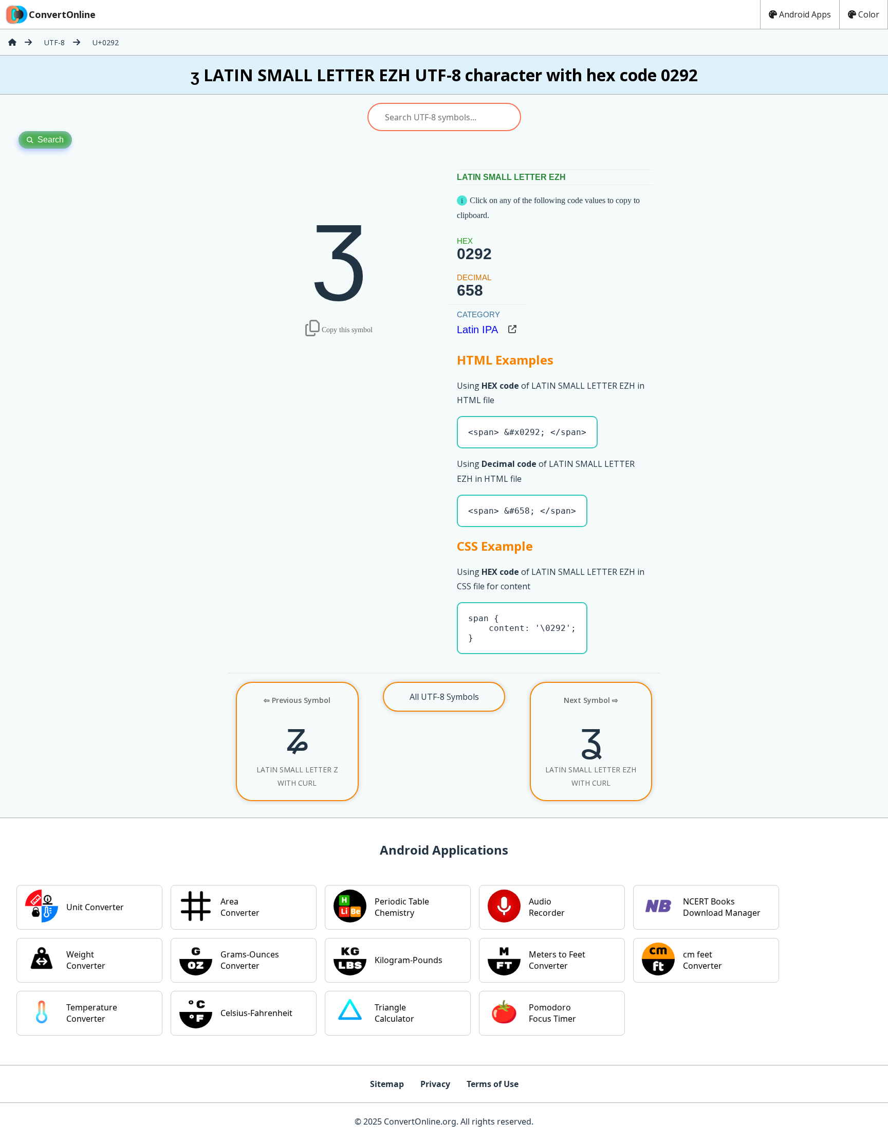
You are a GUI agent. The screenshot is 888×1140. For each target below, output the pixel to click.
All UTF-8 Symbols (444, 696)
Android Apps (805, 14)
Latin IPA (477, 329)
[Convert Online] (12, 42)
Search (51, 139)
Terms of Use (493, 1084)
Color (868, 14)
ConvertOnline (62, 14)
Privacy (435, 1084)
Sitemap (387, 1084)
